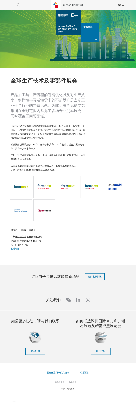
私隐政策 (72, 382)
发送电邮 (15, 248)
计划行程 (100, 351)
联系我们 (35, 351)
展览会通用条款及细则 (58, 372)
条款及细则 (59, 382)
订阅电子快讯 (95, 276)
